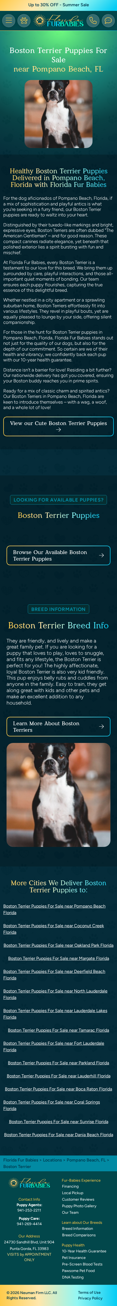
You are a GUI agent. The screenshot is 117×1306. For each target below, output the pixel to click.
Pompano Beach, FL (87, 1160)
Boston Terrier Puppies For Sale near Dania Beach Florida (58, 1134)
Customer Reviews (78, 1199)
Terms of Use (89, 1292)
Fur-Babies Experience (81, 1180)
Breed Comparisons (79, 1235)
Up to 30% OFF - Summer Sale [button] (58, 4)
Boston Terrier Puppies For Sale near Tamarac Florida (58, 1030)
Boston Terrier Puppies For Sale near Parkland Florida (58, 1062)
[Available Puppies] (23, 20)
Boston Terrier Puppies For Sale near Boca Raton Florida (58, 1089)
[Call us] (93, 20)
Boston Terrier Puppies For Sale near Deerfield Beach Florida (54, 975)
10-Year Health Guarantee (84, 1251)
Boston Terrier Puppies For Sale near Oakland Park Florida (58, 945)
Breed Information (77, 1228)
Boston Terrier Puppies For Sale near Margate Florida (58, 958)
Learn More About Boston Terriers (46, 726)
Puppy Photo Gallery (79, 1206)
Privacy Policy (90, 1298)
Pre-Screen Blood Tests (82, 1264)
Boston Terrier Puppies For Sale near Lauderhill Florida (58, 1075)
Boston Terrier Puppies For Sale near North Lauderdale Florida (55, 994)
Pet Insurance (74, 1257)
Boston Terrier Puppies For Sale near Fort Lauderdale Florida (53, 1046)
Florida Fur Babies (20, 1160)
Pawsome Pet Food (78, 1270)
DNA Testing (73, 1277)
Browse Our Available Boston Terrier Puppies (50, 555)
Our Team (70, 1212)
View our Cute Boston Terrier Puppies (58, 423)
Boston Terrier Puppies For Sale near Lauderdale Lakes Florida (55, 1014)
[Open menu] (8, 20)
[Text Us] (108, 20)
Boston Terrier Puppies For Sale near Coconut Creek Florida (53, 929)
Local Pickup (72, 1193)
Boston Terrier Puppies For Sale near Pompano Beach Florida (54, 909)
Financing (70, 1186)
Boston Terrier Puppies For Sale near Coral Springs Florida (51, 1105)
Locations (52, 1160)
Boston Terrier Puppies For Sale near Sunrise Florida (58, 1121)
